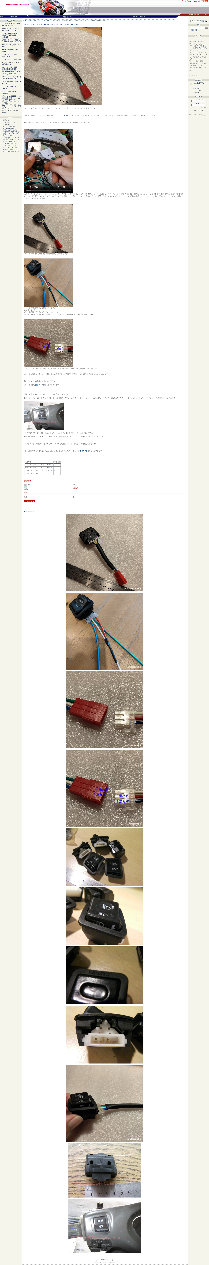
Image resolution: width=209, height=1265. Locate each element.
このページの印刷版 (197, 21)
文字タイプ (39, 385)
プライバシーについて (10, 122)
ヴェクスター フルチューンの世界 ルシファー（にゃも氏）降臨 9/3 (11, 139)
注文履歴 (196, 93)
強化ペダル (203, 48)
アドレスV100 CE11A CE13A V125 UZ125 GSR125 (9, 35)
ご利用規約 (6, 124)
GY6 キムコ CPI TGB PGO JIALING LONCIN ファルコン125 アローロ (11, 98)
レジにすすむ (197, 90)
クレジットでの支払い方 (11, 151)
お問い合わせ (7, 120)
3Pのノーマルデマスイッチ (62, 115)
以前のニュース (193, 75)
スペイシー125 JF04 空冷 (11, 59)
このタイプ (84, 451)
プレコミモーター (27, 20)
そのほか (5, 103)
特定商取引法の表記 (9, 129)
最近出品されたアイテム (11, 131)
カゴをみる (196, 88)
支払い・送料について (10, 126)
